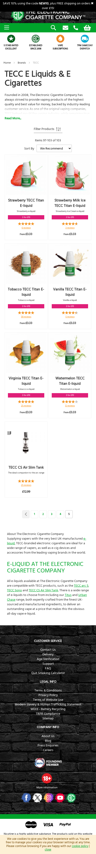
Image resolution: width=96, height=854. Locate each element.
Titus (68, 595)
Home (7, 63)
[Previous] (25, 514)
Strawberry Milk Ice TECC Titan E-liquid (70, 203)
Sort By (29, 148)
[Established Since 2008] (36, 39)
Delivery (48, 654)
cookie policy (80, 846)
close (48, 849)
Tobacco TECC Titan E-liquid (26, 292)
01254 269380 (76, 28)
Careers (48, 750)
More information (46, 787)
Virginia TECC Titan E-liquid (26, 381)
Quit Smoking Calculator (48, 673)
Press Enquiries (48, 745)
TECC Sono (14, 590)
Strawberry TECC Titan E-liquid (26, 203)
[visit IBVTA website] (48, 763)
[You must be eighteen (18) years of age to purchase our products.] (47, 778)
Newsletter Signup (65, 28)
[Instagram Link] (48, 797)
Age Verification (48, 659)
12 (70, 405)
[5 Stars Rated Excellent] (11, 39)
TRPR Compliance (48, 713)
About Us (48, 736)
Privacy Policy (48, 695)
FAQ (48, 668)
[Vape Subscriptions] (60, 39)
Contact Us (48, 649)
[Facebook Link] (26, 797)
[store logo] (48, 15)
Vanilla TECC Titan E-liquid (70, 292)
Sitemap (48, 718)
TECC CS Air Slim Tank (26, 467)
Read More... (13, 118)
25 (26, 405)
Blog (48, 740)
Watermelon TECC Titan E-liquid (70, 381)
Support (48, 663)
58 (26, 316)
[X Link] (37, 797)
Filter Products (44, 129)
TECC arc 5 (81, 585)
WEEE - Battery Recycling (48, 709)
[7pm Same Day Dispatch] (85, 39)
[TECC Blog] (70, 797)
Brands (22, 63)
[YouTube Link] (59, 797)
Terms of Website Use (48, 699)
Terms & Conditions (48, 690)
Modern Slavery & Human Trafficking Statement (48, 704)
